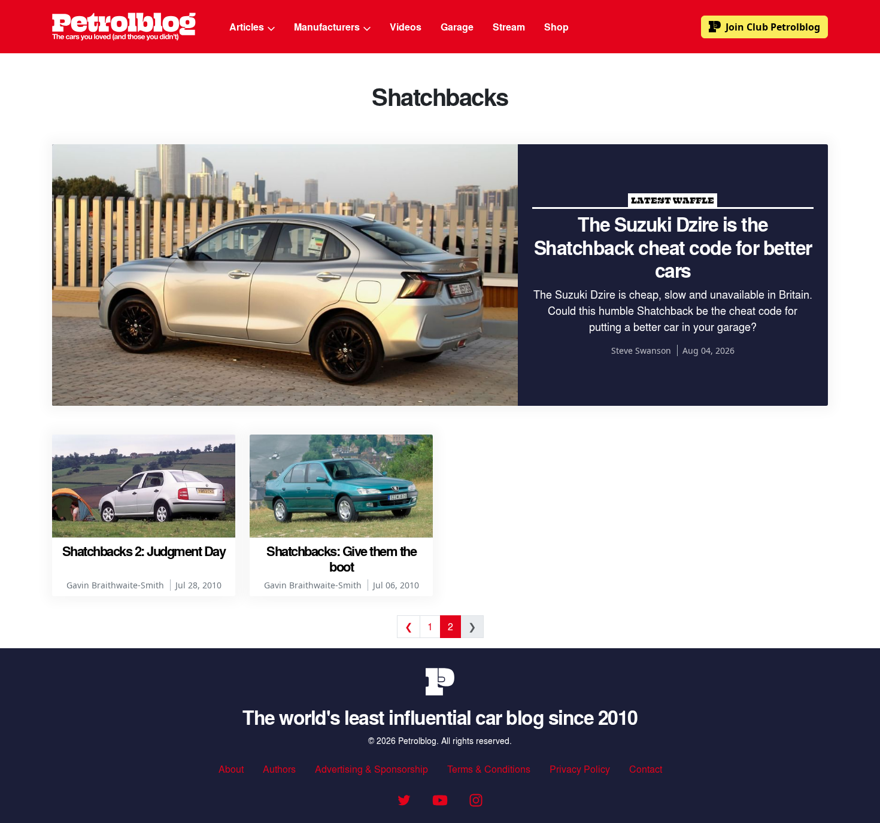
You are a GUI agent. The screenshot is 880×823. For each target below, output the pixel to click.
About (231, 769)
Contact (645, 769)
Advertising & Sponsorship (371, 769)
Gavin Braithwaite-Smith (115, 585)
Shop (556, 27)
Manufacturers (328, 27)
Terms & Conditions (488, 769)
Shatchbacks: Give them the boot (341, 558)
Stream (509, 27)
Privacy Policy (580, 769)
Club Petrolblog (773, 27)
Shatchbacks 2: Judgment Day (144, 550)
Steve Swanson (641, 350)
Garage (457, 27)
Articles (247, 27)
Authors (279, 769)
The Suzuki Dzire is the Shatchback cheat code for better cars (673, 247)
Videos (405, 27)
